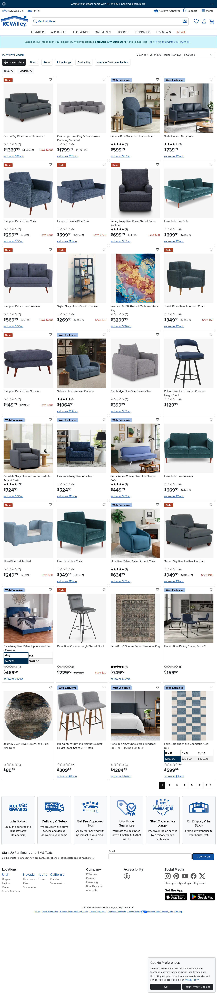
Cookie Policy (133, 912)
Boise (42, 879)
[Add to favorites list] (50, 80)
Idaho (43, 875)
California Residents (117, 912)
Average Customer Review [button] (113, 62)
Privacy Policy (191, 979)
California (57, 875)
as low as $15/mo (120, 156)
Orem (5, 887)
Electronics (80, 32)
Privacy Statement (98, 912)
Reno (26, 883)
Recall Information (50, 912)
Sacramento (57, 883)
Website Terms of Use (70, 912)
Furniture (38, 32)
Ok (165, 987)
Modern (20, 55)
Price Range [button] (64, 62)
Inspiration (143, 32)
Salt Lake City (16, 10)
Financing (92, 882)
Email (111, 851)
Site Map (178, 912)
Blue (7, 71)
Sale (182, 32)
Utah (5, 875)
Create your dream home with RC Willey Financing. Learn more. (108, 4)
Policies (84, 912)
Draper (6, 879)
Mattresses (103, 32)
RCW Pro (91, 874)
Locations (9, 869)
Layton (6, 883)
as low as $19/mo (174, 581)
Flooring (122, 32)
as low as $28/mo (14, 156)
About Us (91, 890)
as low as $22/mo (67, 411)
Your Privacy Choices (197, 987)
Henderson (29, 879)
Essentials (163, 32)
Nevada (29, 875)
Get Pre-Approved (170, 11)
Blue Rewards (94, 886)
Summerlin (29, 887)
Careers (90, 878)
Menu (209, 11)
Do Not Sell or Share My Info (160, 912)
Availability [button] (84, 62)
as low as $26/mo (121, 776)
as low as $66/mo (121, 326)
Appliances (58, 32)
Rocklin (54, 879)
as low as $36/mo (67, 156)
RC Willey (8, 55)
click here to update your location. (170, 42)
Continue (203, 856)
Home (37, 912)
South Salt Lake (11, 891)
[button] (25, 4)
